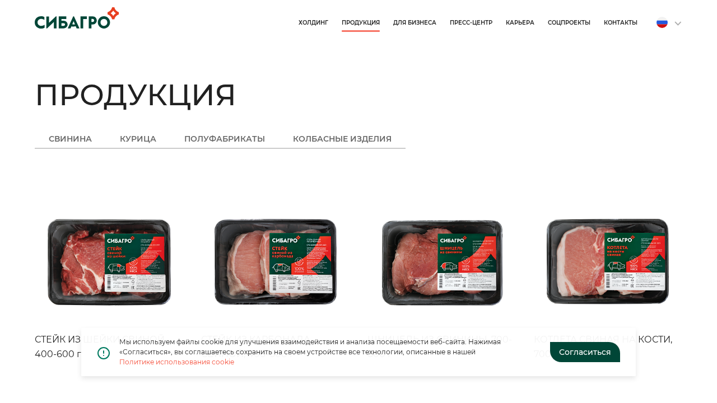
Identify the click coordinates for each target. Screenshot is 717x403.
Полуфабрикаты (224, 139)
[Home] (76, 18)
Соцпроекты (569, 22)
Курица (138, 139)
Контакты (620, 22)
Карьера (520, 22)
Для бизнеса (414, 22)
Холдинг (313, 22)
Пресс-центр (471, 22)
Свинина (70, 139)
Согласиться (585, 352)
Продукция (361, 22)
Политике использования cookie (176, 362)
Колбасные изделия (342, 139)
